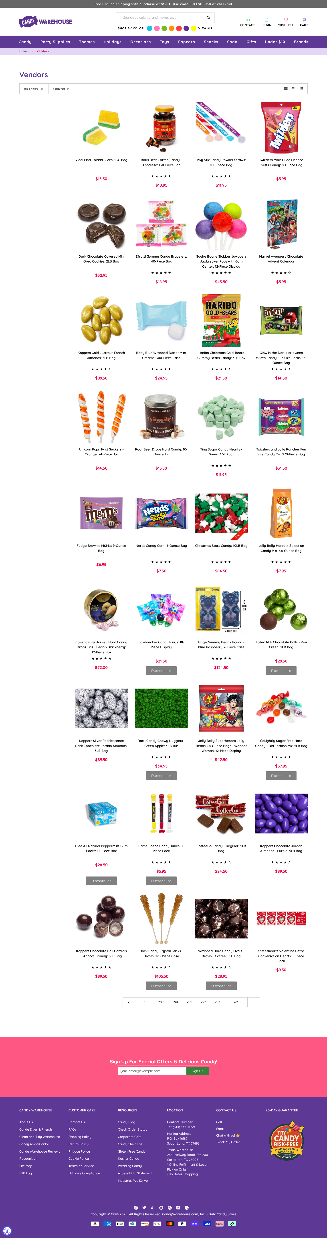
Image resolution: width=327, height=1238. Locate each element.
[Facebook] (136, 1208)
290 (175, 1002)
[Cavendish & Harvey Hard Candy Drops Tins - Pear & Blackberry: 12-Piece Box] (101, 609)
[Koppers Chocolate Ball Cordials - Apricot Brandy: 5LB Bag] (101, 918)
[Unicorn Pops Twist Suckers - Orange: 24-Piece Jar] (101, 416)
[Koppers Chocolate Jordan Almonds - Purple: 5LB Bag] (281, 813)
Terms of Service (81, 1166)
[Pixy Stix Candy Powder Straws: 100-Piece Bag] (221, 127)
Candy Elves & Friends (35, 1129)
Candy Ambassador (34, 1144)
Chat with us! (226, 1135)
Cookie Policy (79, 1158)
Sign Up (198, 1071)
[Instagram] (170, 1208)
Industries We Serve (133, 1180)
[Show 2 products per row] (286, 89)
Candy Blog (126, 1122)
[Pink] (157, 28)
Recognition (28, 1158)
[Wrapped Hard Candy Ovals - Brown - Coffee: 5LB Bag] (221, 918)
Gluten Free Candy (131, 1151)
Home (23, 51)
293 (217, 1002)
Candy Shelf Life (130, 1144)
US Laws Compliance (84, 1173)
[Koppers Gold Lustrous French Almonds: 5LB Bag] (101, 320)
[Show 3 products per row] (294, 89)
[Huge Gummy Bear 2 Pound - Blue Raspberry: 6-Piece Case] (221, 609)
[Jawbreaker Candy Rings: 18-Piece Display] (161, 609)
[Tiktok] (153, 1208)
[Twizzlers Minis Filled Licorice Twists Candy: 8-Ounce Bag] (281, 127)
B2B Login (26, 1173)
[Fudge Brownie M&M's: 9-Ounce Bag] (101, 513)
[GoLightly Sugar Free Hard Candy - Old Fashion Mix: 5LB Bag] (281, 708)
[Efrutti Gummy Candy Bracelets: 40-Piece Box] (161, 224)
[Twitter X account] (187, 1208)
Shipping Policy (80, 1137)
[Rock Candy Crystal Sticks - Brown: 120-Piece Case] (161, 918)
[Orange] (171, 28)
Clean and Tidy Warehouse (39, 1137)
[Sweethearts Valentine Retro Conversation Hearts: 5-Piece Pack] (281, 918)
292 (203, 1002)
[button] (25, 42)
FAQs (72, 1129)
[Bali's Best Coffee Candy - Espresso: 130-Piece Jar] (161, 127)
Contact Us (77, 1122)
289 (161, 1002)
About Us (26, 1122)
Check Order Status (132, 1129)
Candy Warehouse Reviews (39, 1151)
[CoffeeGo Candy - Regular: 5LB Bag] (221, 813)
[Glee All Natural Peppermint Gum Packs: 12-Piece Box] (101, 813)
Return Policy (79, 1144)
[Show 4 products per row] (302, 89)
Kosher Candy (128, 1158)
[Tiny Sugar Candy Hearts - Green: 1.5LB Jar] (221, 416)
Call (219, 1122)
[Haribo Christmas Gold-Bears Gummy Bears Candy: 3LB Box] (221, 320)
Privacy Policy (79, 1151)
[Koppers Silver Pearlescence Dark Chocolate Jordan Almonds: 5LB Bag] (101, 708)
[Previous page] (129, 1002)
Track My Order (228, 1142)
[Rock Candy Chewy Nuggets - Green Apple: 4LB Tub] (161, 708)
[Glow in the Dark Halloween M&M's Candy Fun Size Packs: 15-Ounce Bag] (281, 320)
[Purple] (186, 28)
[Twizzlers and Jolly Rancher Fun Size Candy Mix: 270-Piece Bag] (281, 416)
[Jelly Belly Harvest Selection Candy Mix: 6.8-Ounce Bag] (281, 513)
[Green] (164, 28)
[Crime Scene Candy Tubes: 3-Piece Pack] (161, 813)
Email (220, 1129)
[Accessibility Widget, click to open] (7, 1231)
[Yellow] (193, 28)
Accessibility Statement (135, 1173)
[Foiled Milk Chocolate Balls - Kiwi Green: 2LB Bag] (281, 609)
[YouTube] (178, 1208)
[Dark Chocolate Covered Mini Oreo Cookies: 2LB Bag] (101, 224)
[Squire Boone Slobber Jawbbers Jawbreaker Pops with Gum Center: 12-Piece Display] (221, 224)
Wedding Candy (130, 1166)
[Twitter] (144, 1208)
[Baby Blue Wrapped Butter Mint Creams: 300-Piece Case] (161, 320)
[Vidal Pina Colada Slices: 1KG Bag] (101, 127)
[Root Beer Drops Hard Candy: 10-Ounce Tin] (161, 416)
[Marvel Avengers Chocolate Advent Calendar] (281, 224)
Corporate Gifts (129, 1137)
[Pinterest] (161, 1208)
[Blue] (149, 28)
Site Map (25, 1166)
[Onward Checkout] (287, 1141)
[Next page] (253, 1002)
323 (235, 1002)
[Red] (179, 28)
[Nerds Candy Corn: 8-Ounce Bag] (161, 513)
